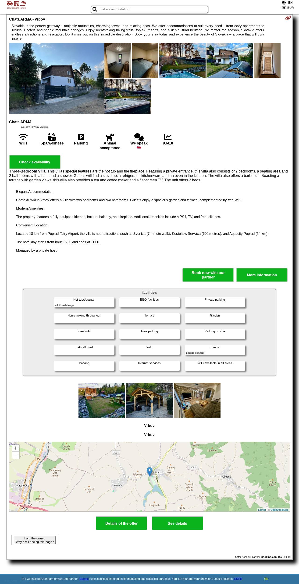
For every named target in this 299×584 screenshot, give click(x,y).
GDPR (238, 578)
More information (262, 275)
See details (177, 523)
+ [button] (15, 448)
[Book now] (288, 18)
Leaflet (262, 509)
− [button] (15, 455)
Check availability (34, 162)
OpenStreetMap (279, 509)
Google (84, 578)
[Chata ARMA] (56, 79)
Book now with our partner (208, 275)
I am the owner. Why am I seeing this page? (35, 540)
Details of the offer (121, 523)
